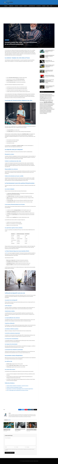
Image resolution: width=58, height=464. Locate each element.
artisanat (43, 94)
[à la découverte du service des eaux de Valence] (20, 425)
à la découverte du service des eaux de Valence (20, 429)
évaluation (45, 113)
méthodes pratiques (48, 106)
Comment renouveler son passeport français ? (14, 387)
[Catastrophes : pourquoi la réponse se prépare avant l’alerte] (42, 71)
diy (46, 98)
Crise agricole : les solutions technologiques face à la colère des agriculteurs (19, 388)
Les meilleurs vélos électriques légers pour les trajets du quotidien (49, 56)
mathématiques (50, 105)
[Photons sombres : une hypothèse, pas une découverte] (42, 61)
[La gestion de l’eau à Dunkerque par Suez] (9, 425)
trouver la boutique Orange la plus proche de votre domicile (31, 429)
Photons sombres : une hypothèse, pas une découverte (49, 61)
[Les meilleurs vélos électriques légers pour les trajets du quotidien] (42, 56)
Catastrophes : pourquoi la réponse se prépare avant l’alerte (49, 71)
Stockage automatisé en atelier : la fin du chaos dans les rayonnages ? (49, 87)
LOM (27, 126)
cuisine (41, 98)
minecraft (41, 106)
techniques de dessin (43, 110)
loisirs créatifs (45, 105)
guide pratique (48, 102)
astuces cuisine (50, 94)
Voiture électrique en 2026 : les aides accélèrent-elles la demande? (49, 51)
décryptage (42, 100)
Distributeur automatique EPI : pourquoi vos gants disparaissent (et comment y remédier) (49, 81)
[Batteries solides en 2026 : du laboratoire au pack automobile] (42, 76)
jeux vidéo (41, 105)
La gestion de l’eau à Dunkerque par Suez (7, 429)
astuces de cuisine (42, 95)
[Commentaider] (8, 2)
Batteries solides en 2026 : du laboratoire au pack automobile (49, 76)
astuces (46, 94)
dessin (45, 98)
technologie (49, 110)
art (40, 94)
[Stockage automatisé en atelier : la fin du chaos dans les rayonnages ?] (42, 87)
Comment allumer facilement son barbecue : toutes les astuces (17, 385)
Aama (10, 413)
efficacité (46, 100)
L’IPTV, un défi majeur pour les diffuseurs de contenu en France (17, 390)
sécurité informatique (51, 109)
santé (41, 109)
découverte (49, 98)
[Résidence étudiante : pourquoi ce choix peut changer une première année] (42, 66)
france (49, 100)
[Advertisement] (29, 16)
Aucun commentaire (7, 46)
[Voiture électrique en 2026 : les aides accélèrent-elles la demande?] (42, 51)
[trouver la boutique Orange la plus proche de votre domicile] (32, 425)
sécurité (47, 109)
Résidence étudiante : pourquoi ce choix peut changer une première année (49, 66)
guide (52, 100)
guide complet (41, 102)
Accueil (4, 8)
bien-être (53, 95)
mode (44, 106)
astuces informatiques (48, 95)
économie (41, 113)
